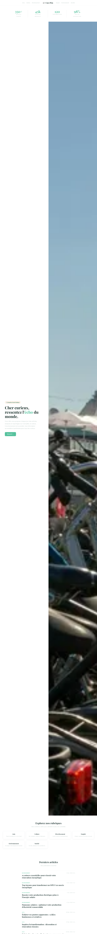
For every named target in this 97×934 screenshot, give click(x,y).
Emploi (58, 2)
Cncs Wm (48, 3)
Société (73, 2)
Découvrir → (10, 434)
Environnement (65, 2)
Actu (23, 2)
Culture (28, 2)
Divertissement (36, 2)
